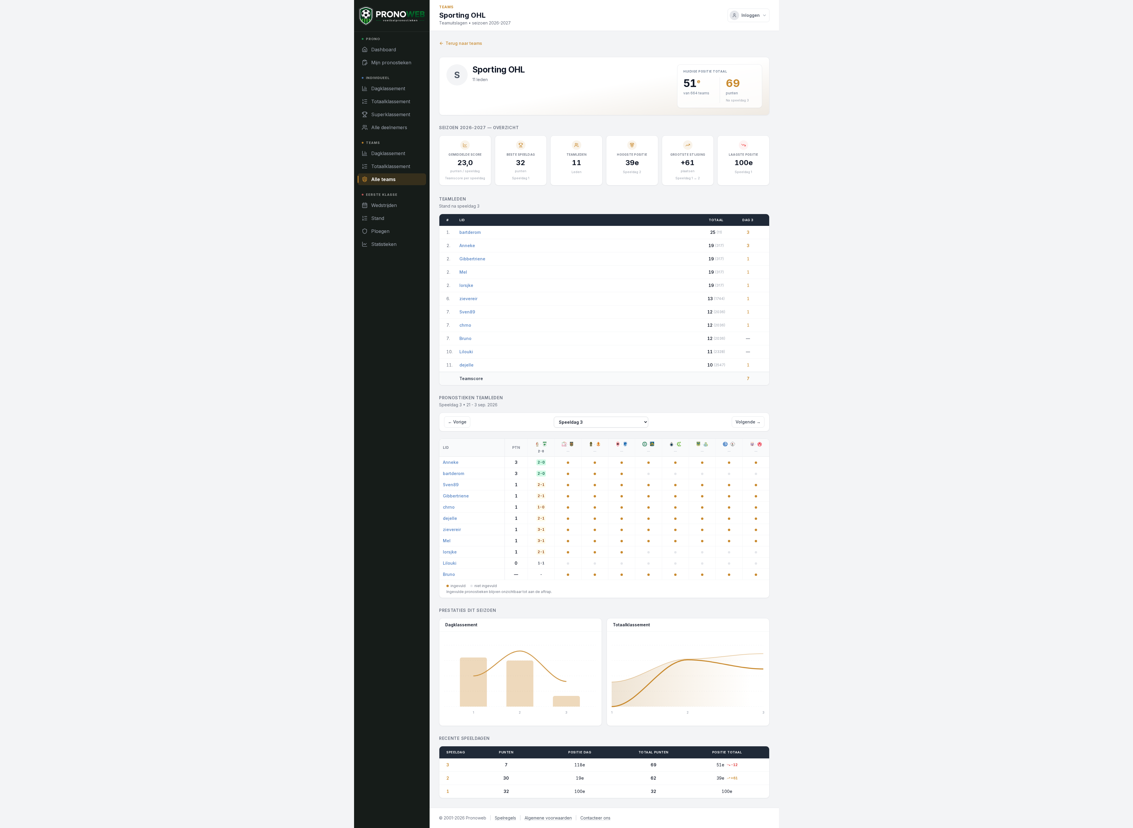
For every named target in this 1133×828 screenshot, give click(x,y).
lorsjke (466, 285)
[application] (520, 676)
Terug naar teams (464, 43)
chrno (465, 325)
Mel (463, 272)
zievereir (468, 298)
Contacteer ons (595, 817)
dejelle (466, 364)
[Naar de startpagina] (392, 16)
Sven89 (467, 311)
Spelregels (505, 817)
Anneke (467, 245)
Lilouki (466, 351)
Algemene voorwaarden (548, 817)
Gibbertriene (472, 258)
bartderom (470, 232)
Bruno (465, 338)
